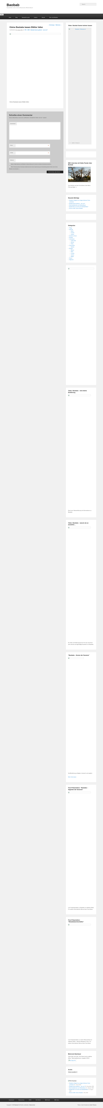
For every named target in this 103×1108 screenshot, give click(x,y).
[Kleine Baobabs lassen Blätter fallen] (35, 34)
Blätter (72, 256)
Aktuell (43, 17)
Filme (72, 243)
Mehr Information (72, 777)
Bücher (72, 242)
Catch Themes (93, 1105)
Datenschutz (21, 1100)
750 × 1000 (27, 30)
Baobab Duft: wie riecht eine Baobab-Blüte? (78, 206)
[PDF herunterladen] (72, 1060)
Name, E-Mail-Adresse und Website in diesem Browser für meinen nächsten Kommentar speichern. (31, 164)
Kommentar (13, 123)
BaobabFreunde (26, 17)
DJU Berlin (38, 1100)
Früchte (72, 232)
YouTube (77, 4)
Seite (10, 17)
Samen (72, 234)
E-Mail (11, 152)
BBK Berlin (47, 1100)
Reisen (70, 258)
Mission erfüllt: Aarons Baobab (76, 208)
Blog (16, 17)
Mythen (72, 247)
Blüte (72, 251)
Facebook (67, 4)
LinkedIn (71, 4)
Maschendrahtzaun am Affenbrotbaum (77, 205)
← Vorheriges (51, 25)
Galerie (35, 17)
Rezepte (71, 237)
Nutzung (71, 229)
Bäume (72, 250)
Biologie (71, 248)
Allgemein (71, 259)
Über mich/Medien (53, 17)
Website (12, 160)
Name (11, 145)
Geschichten (72, 245)
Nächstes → (59, 25)
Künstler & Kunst (73, 235)
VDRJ (30, 1100)
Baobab (13, 5)
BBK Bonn (56, 1100)
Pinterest (74, 4)
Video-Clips (73, 240)
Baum (72, 231)
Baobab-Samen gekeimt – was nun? (39, 30)
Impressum (11, 1100)
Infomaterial (71, 239)
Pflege (70, 228)
